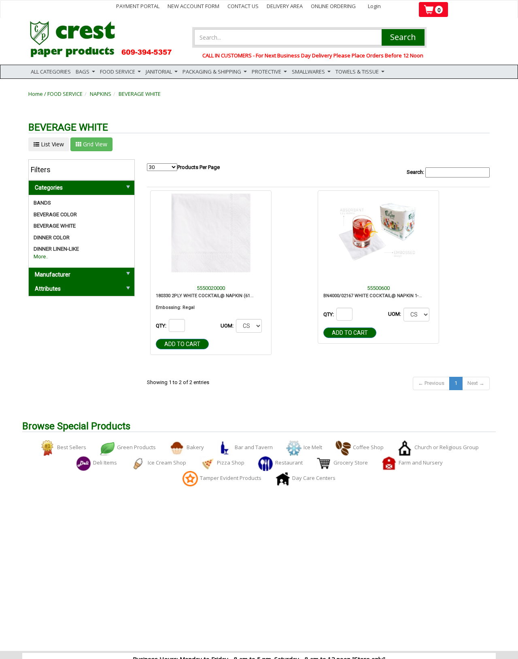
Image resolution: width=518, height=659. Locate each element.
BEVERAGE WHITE (140, 93)
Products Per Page (198, 167)
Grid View (94, 144)
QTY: (162, 326)
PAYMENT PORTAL (137, 6)
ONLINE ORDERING (333, 6)
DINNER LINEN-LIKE (56, 249)
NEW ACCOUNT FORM (193, 6)
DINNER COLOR (52, 237)
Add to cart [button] (182, 344)
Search (403, 37)
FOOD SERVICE (65, 93)
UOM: (228, 326)
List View (51, 144)
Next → (475, 383)
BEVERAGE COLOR (55, 214)
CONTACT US (243, 6)
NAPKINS (100, 93)
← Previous (431, 383)
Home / (37, 93)
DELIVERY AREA (285, 6)
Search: (416, 172)
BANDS (42, 203)
